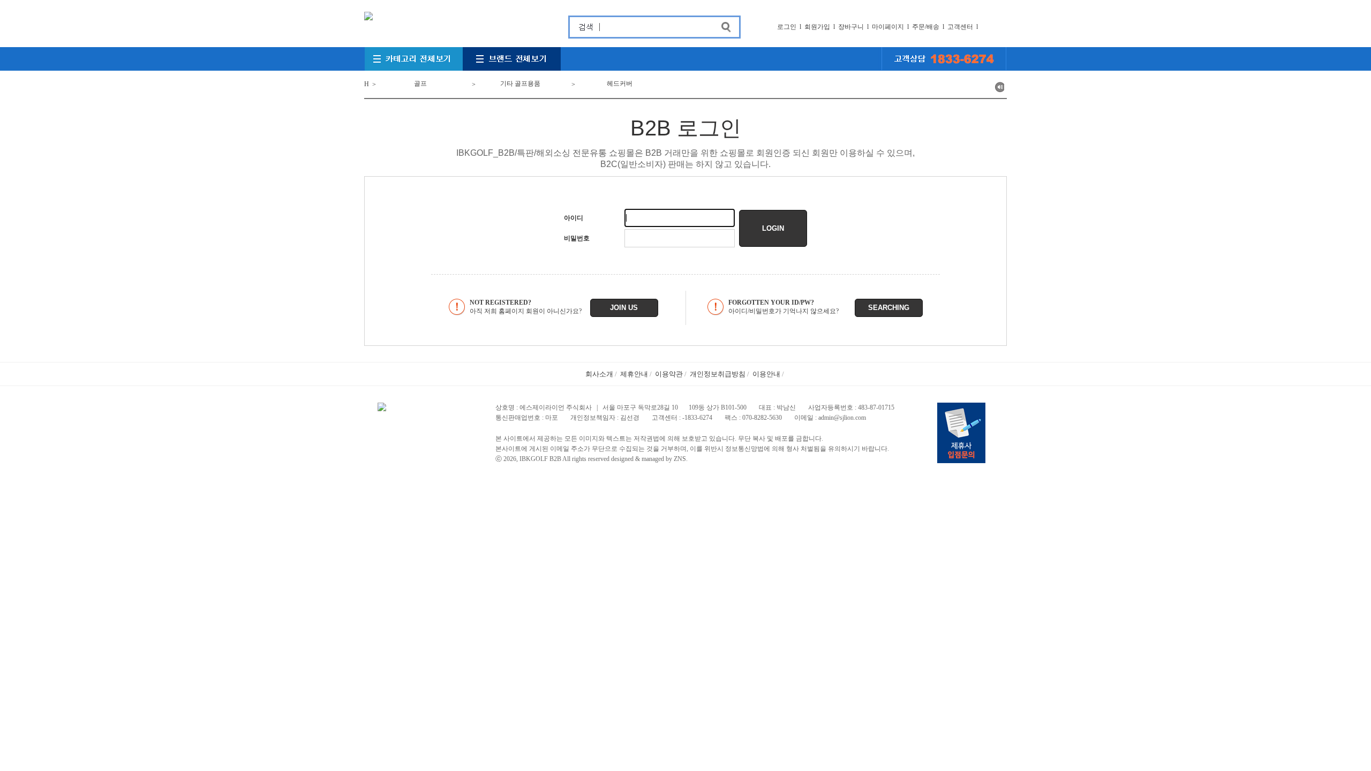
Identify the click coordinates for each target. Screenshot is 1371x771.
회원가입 (817, 27)
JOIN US (624, 308)
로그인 (786, 27)
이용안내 (766, 374)
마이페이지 (888, 27)
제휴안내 (634, 374)
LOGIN (773, 228)
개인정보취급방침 (717, 374)
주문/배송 (925, 27)
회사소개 (599, 374)
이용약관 (669, 374)
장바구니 (851, 27)
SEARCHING (888, 308)
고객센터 (960, 27)
